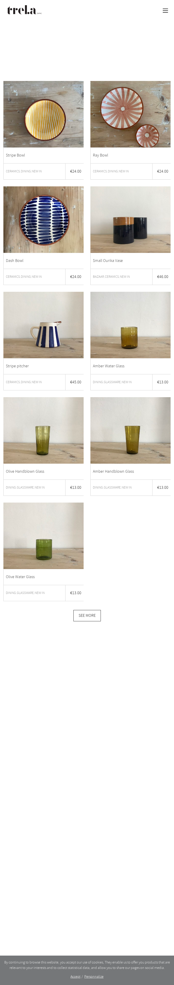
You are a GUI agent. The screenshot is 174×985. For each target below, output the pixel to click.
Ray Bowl (100, 155)
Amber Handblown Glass (113, 471)
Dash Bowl (14, 261)
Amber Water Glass (108, 366)
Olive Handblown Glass (25, 471)
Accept (75, 976)
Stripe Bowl (15, 155)
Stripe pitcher (17, 366)
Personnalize (94, 976)
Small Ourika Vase (108, 261)
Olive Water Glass (20, 577)
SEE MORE (87, 615)
